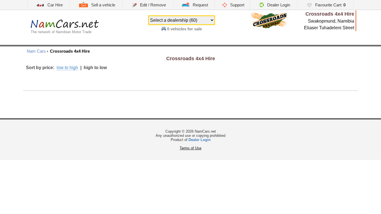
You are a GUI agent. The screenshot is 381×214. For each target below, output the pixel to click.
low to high (67, 67)
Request (200, 5)
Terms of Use (190, 148)
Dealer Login (278, 5)
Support (236, 5)
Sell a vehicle (102, 5)
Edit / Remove (152, 5)
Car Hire (54, 5)
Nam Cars (36, 51)
